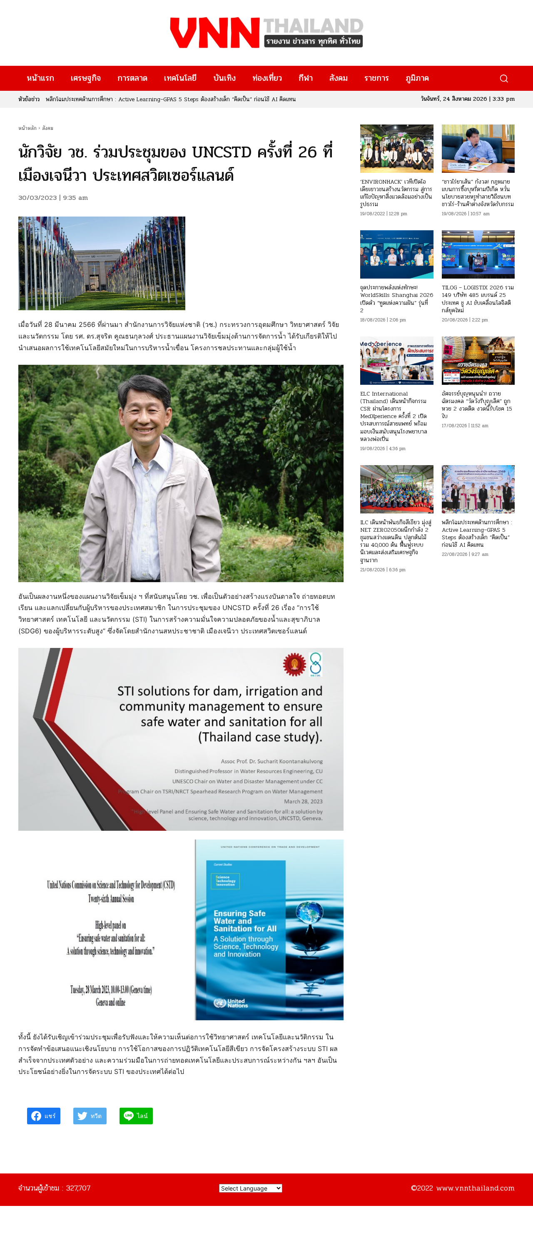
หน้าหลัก (27, 128)
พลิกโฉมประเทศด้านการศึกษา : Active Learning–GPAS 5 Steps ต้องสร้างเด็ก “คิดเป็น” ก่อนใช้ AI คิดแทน (477, 534)
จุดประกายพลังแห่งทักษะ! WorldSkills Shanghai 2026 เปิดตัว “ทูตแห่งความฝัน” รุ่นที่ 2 (396, 299)
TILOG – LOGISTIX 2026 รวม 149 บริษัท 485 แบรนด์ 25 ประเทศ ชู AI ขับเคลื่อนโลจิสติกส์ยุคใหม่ (478, 299)
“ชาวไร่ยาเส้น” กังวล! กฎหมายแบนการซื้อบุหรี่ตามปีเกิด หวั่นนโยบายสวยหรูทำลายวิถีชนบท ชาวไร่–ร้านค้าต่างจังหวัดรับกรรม (478, 193)
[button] (504, 78)
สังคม (47, 128)
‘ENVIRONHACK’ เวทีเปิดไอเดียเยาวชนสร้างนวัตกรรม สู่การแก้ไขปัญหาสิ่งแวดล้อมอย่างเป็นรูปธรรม (396, 193)
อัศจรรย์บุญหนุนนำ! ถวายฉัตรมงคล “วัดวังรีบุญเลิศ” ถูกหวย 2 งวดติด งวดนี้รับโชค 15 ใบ (477, 405)
